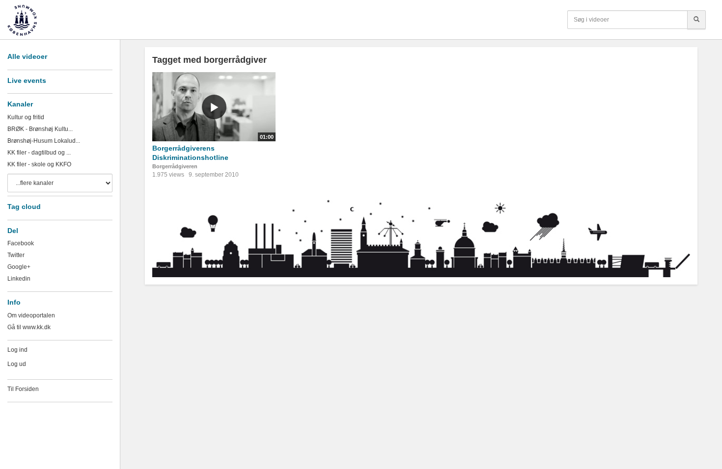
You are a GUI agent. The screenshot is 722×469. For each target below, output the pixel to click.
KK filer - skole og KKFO (39, 164)
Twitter (16, 255)
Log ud (16, 364)
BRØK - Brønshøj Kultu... (40, 129)
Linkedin (18, 278)
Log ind (17, 349)
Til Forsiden (23, 389)
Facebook (20, 243)
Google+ (18, 266)
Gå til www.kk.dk (29, 327)
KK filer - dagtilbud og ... (39, 152)
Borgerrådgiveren (174, 166)
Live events (26, 80)
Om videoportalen (31, 315)
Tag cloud (24, 206)
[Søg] (696, 19)
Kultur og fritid (25, 117)
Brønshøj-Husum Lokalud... (43, 140)
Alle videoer (27, 56)
